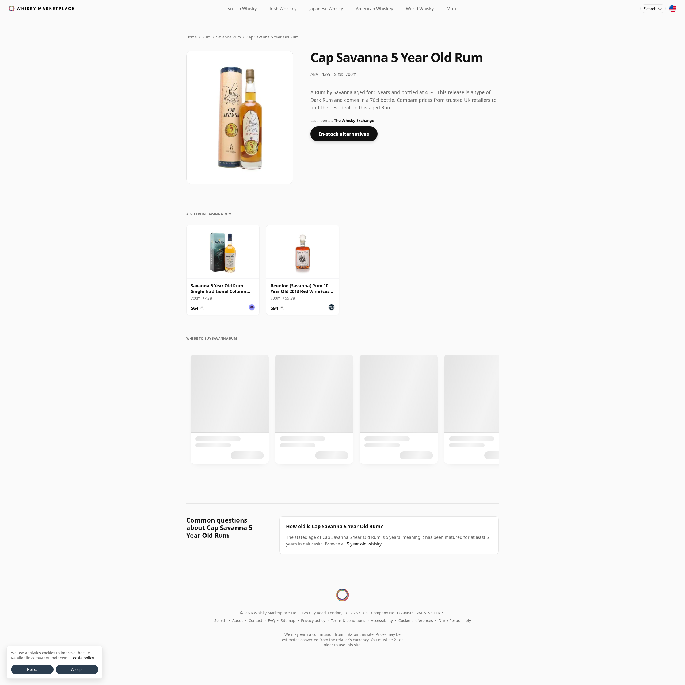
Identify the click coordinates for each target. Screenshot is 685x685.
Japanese (326, 8)
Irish (282, 8)
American (374, 8)
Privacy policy (313, 620)
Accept (77, 669)
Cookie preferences (415, 620)
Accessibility (382, 620)
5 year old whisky (364, 544)
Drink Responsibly (455, 620)
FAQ (271, 620)
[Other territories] (672, 8)
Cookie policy (82, 657)
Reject (32, 669)
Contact (255, 620)
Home (191, 37)
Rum (206, 37)
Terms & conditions (348, 620)
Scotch (242, 8)
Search (220, 620)
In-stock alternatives (344, 134)
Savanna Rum (228, 37)
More (452, 8)
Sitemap (288, 620)
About (237, 620)
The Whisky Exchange (354, 120)
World (420, 8)
